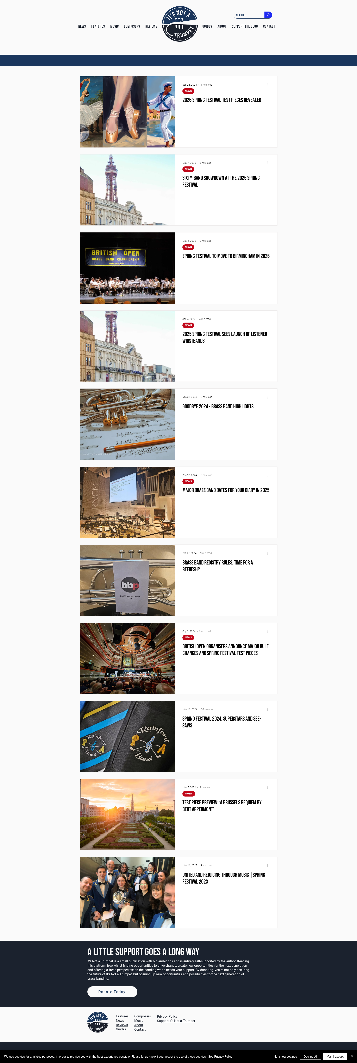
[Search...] (268, 15)
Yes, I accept (335, 1056)
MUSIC (189, 793)
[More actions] (269, 84)
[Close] (352, 1056)
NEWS (188, 91)
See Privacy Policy (220, 1056)
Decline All (310, 1056)
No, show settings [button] (285, 1056)
